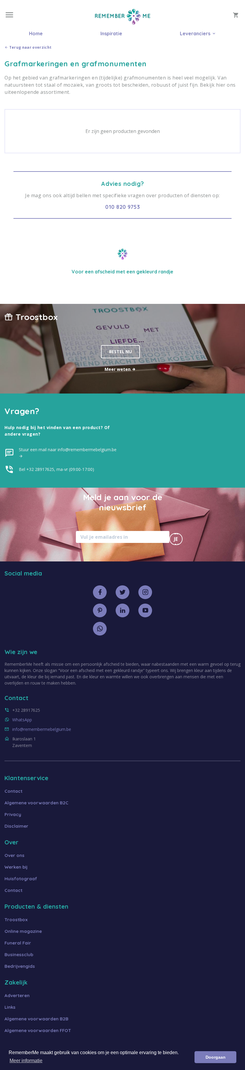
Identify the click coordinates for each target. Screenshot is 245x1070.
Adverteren (17, 995)
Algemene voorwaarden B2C (36, 803)
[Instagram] (145, 592)
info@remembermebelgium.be (41, 729)
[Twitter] (122, 592)
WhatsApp (22, 719)
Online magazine (23, 931)
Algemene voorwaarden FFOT (37, 1030)
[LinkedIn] (122, 610)
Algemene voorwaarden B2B (36, 1019)
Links (10, 1007)
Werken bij (15, 867)
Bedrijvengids (19, 966)
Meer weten (118, 369)
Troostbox (16, 919)
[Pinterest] (100, 610)
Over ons (14, 855)
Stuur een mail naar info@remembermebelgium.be (68, 449)
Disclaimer (16, 826)
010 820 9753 (122, 206)
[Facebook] (100, 592)
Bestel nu (120, 351)
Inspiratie (111, 33)
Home (36, 33)
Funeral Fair (17, 943)
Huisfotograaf (20, 878)
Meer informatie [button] (26, 1060)
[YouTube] (145, 610)
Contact (13, 791)
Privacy (12, 814)
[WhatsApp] (100, 629)
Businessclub (18, 954)
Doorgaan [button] (216, 1057)
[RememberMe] (122, 23)
